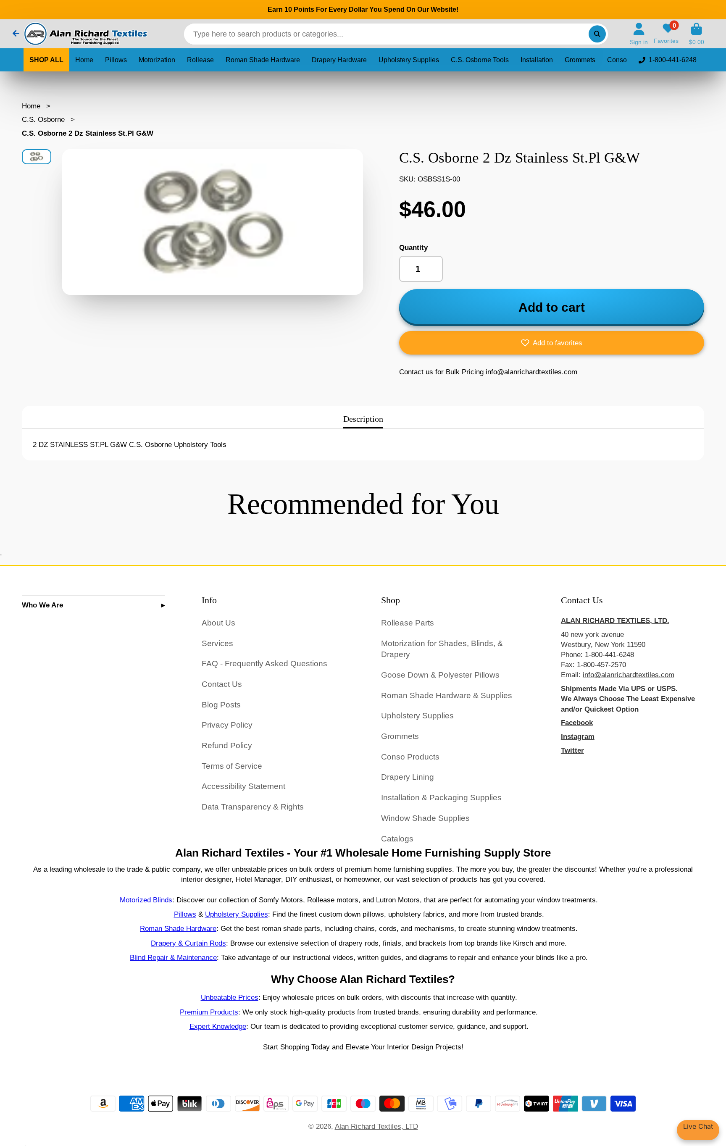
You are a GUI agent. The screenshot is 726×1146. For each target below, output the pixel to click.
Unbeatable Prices (229, 997)
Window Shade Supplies (425, 818)
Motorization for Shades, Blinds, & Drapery (442, 649)
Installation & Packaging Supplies (441, 797)
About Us (218, 622)
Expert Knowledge (217, 1026)
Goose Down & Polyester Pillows (440, 674)
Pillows (116, 59)
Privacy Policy (227, 724)
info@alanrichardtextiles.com (628, 674)
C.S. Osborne (43, 119)
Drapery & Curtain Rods (188, 943)
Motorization (157, 59)
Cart (696, 34)
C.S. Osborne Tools (480, 59)
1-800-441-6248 (673, 59)
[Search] (597, 33)
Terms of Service (232, 766)
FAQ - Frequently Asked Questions (264, 663)
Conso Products (410, 756)
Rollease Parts (407, 622)
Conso (617, 59)
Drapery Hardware (339, 59)
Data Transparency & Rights (253, 806)
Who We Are (42, 605)
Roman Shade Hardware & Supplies (446, 695)
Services (217, 643)
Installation (537, 59)
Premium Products (209, 1012)
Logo (85, 33)
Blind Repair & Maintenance (173, 957)
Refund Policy (227, 745)
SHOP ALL (46, 59)
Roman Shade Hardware (263, 59)
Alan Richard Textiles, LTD (376, 1126)
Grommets (580, 59)
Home (84, 59)
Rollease (200, 59)
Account (639, 34)
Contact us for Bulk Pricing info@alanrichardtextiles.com (488, 372)
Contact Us (222, 684)
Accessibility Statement (243, 786)
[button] (551, 343)
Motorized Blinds (146, 900)
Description (363, 418)
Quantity (413, 247)
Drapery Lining (407, 777)
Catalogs (397, 838)
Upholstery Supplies (409, 59)
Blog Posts (221, 704)
